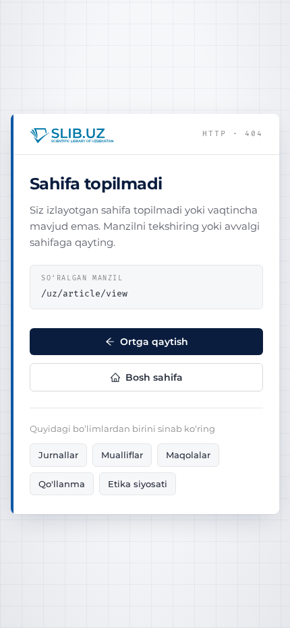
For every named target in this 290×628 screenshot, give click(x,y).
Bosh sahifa (154, 377)
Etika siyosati (137, 483)
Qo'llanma (61, 483)
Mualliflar (122, 454)
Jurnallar (58, 454)
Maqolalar (188, 454)
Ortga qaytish (154, 342)
